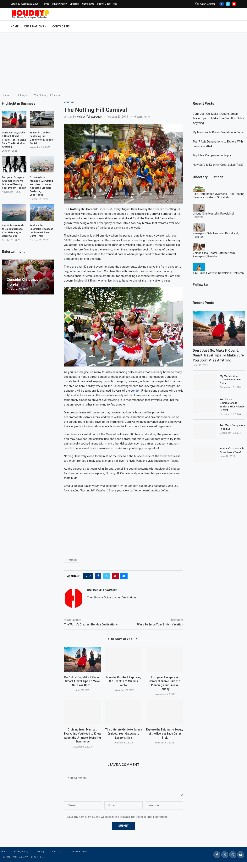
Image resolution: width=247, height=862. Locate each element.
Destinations (34, 26)
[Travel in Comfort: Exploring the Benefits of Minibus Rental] (123, 659)
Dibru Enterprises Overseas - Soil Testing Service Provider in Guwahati (218, 195)
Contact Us (88, 4)
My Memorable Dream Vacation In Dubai (218, 132)
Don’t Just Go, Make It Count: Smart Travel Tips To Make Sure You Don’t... (82, 681)
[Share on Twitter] (106, 576)
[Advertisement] (123, 61)
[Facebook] (221, 4)
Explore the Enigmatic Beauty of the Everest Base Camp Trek (164, 733)
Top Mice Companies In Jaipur (212, 155)
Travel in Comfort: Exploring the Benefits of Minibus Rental (123, 681)
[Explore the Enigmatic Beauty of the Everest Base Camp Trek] (164, 712)
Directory (74, 4)
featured (71, 560)
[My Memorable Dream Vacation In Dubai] (204, 382)
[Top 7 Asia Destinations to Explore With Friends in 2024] (204, 405)
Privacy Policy (59, 4)
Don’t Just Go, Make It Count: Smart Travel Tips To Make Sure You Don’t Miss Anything (218, 118)
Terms (45, 4)
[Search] (234, 26)
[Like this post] (89, 576)
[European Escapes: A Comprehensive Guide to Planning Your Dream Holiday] (164, 659)
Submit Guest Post (107, 4)
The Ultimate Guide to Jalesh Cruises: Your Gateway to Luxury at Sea (123, 733)
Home (15, 26)
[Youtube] (234, 4)
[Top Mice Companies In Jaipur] (204, 431)
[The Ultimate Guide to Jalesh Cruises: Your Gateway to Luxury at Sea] (123, 712)
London (135, 390)
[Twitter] (228, 4)
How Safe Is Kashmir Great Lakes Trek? (218, 164)
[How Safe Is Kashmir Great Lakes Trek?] (204, 454)
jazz (79, 271)
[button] (5, 277)
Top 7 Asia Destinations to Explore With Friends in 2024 (232, 404)
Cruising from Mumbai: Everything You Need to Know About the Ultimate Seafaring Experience (41, 186)
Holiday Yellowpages (89, 116)
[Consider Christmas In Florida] (28, 277)
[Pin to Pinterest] (115, 576)
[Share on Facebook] (98, 576)
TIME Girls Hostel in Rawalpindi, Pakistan (218, 273)
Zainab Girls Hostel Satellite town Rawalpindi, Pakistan (214, 254)
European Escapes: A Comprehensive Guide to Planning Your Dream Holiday (14, 182)
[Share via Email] (124, 576)
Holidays (22, 95)
